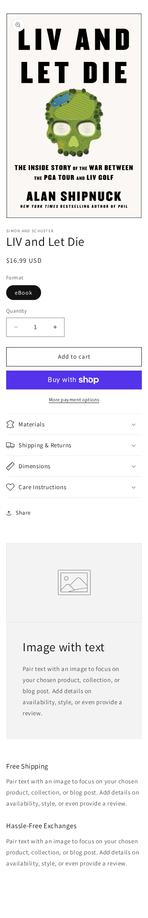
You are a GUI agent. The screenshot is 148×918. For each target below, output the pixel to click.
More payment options (74, 399)
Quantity (16, 310)
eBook (23, 292)
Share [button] (23, 512)
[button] (74, 424)
